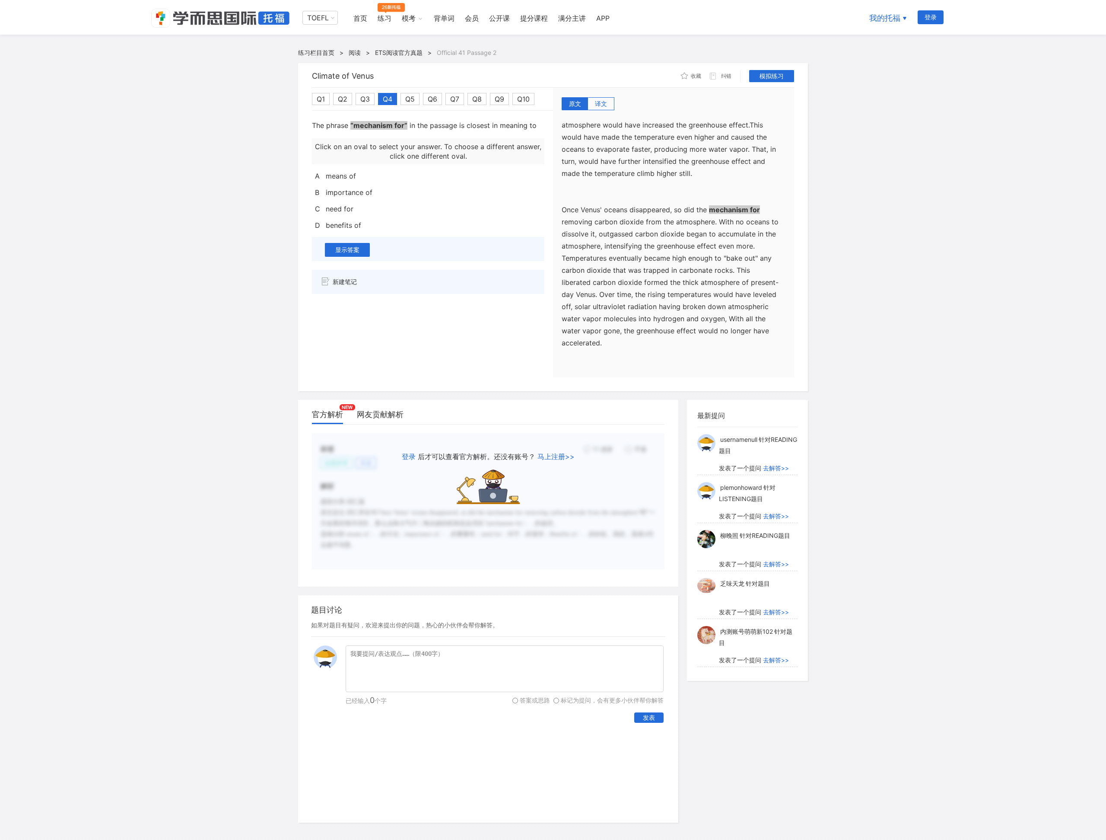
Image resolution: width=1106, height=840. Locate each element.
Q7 (454, 99)
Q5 (410, 99)
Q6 (432, 99)
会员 (472, 18)
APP (603, 18)
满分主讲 (572, 18)
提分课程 (534, 18)
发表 (649, 717)
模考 (409, 18)
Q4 (387, 99)
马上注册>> (556, 456)
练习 (384, 18)
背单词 (444, 18)
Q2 (342, 99)
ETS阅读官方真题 (399, 52)
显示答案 (347, 249)
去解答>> (776, 468)
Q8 (477, 99)
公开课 (499, 18)
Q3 (365, 99)
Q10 (523, 99)
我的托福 (884, 17)
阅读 (355, 52)
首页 (360, 18)
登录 (931, 17)
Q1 (321, 99)
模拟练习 (772, 76)
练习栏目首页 (316, 52)
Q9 (499, 99)
